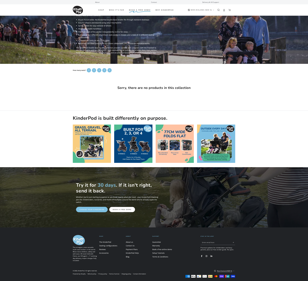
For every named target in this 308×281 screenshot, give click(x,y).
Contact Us (130, 246)
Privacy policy (102, 274)
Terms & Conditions (160, 257)
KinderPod (81, 271)
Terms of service (114, 274)
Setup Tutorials (158, 253)
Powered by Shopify (79, 274)
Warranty (156, 246)
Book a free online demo (162, 249)
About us (129, 242)
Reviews (102, 249)
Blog (127, 257)
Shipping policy (126, 274)
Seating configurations (108, 246)
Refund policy (92, 274)
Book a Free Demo (122, 210)
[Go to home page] (78, 10)
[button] (218, 10)
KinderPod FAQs (132, 253)
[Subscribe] (234, 242)
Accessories (104, 253)
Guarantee (156, 242)
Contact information (139, 274)
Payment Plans (132, 249)
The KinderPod (105, 242)
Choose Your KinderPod (91, 210)
